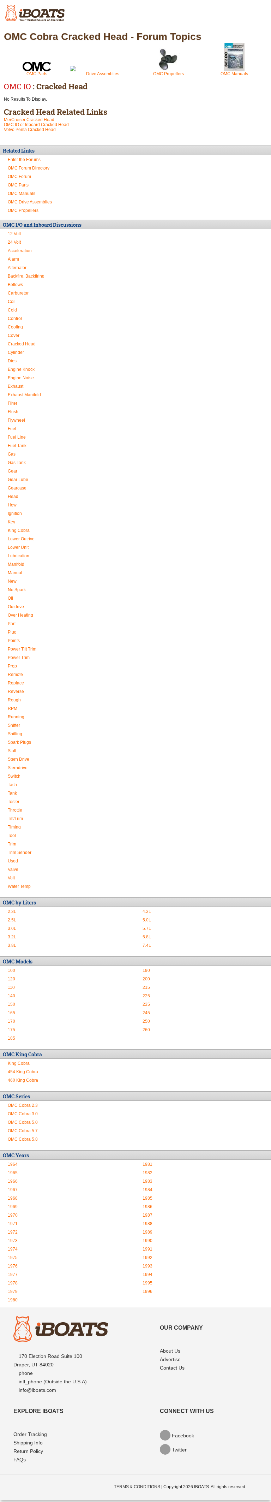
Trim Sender (19, 852)
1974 (13, 1249)
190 (146, 970)
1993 (147, 1266)
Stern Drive (18, 759)
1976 (13, 1266)
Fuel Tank (17, 445)
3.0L (12, 928)
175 (11, 1029)
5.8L (147, 936)
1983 (147, 1181)
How (12, 505)
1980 (13, 1300)
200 (146, 978)
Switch (14, 776)
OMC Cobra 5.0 (23, 1122)
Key (11, 522)
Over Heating (20, 615)
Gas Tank (17, 462)
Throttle (15, 810)
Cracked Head (22, 344)
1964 (13, 1164)
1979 (13, 1291)
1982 (147, 1172)
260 (146, 1029)
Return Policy (28, 1451)
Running (16, 716)
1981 (147, 1164)
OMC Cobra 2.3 (23, 1105)
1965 (13, 1172)
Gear (12, 471)
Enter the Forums (24, 159)
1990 (147, 1240)
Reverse (16, 691)
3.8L (12, 945)
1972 (13, 1232)
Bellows (15, 284)
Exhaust (15, 386)
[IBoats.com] (60, 1340)
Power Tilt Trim (22, 649)
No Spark (17, 589)
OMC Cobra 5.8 (23, 1139)
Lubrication (18, 555)
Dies (12, 360)
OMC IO (17, 86)
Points (14, 640)
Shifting (15, 733)
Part (12, 623)
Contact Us (172, 1368)
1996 (147, 1291)
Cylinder (16, 352)
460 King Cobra (23, 1080)
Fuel (12, 428)
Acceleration (20, 250)
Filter (12, 403)
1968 (13, 1198)
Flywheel (16, 420)
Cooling (15, 327)
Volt (11, 877)
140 (11, 995)
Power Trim (19, 657)
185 (11, 1038)
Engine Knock (21, 369)
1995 (147, 1283)
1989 (147, 1232)
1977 (13, 1274)
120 (11, 978)
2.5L (12, 920)
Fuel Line (17, 437)
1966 (13, 1181)
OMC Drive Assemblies (30, 202)
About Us (170, 1351)
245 (146, 1012)
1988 (147, 1223)
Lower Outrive (21, 538)
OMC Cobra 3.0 (23, 1113)
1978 (13, 1283)
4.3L (147, 911)
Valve (13, 869)
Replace (16, 683)
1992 (147, 1257)
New (12, 581)
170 (11, 1021)
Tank (12, 793)
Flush (13, 411)
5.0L (147, 920)
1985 (147, 1198)
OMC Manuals (234, 73)
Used (13, 861)
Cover (13, 335)
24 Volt (14, 242)
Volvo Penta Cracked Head (30, 129)
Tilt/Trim (15, 818)
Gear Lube (18, 479)
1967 (13, 1189)
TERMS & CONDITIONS (137, 1486)
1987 (147, 1215)
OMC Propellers (168, 73)
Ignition (15, 513)
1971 (13, 1223)
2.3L (12, 911)
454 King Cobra (23, 1071)
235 (146, 1004)
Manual (15, 572)
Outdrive (16, 606)
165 (11, 1012)
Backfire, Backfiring (26, 276)
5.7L (147, 928)
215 (146, 987)
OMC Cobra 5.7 (23, 1130)
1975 (13, 1257)
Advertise (170, 1359)
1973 (13, 1240)
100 (11, 970)
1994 (147, 1274)
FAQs (19, 1459)
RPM (12, 708)
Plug (12, 632)
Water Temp (19, 886)
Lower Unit (18, 547)
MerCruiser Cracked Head (29, 119)
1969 (13, 1206)
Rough (14, 699)
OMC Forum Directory (28, 168)
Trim (12, 844)
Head (13, 496)
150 (11, 1004)
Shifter (14, 725)
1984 (147, 1189)
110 (11, 987)
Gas (12, 454)
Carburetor (18, 293)
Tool (12, 835)
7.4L (147, 945)
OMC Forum (19, 176)
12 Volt (14, 233)
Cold (12, 310)
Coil (12, 301)
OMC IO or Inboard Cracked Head (36, 124)
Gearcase (17, 488)
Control (15, 318)
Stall (12, 750)
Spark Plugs (19, 742)
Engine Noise (21, 377)
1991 (147, 1249)
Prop (12, 666)
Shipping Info (28, 1442)
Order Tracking (30, 1434)
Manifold (16, 564)
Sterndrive (18, 767)
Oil (10, 598)
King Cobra (19, 530)
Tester (13, 801)
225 (146, 995)
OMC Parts (36, 73)
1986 (147, 1206)
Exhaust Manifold (24, 394)
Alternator (17, 267)
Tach (12, 784)
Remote (15, 674)
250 (146, 1021)
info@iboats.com (37, 1390)
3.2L (12, 936)
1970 (13, 1215)
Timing (14, 827)
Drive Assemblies (102, 73)
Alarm (13, 259)
